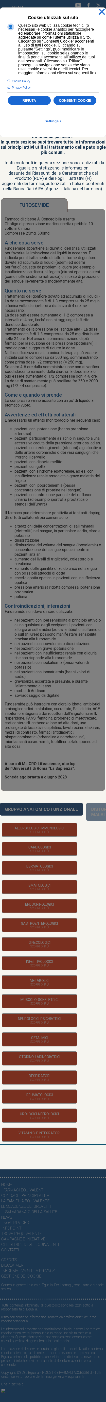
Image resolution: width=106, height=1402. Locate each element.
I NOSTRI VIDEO (15, 1222)
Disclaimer (12, 1265)
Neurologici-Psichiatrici (39, 1019)
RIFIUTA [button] (29, 100)
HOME (6, 1184)
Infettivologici (39, 962)
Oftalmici (39, 1038)
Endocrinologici (39, 904)
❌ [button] (101, 12)
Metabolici (39, 981)
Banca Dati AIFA (28, 188)
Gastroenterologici (39, 923)
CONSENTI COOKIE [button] (75, 100)
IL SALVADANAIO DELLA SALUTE (29, 1211)
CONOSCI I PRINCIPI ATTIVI (26, 1195)
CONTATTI (10, 1250)
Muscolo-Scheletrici (39, 1000)
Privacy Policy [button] (21, 87)
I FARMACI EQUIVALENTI (23, 1190)
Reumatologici (39, 1095)
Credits (9, 1259)
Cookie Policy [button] (21, 81)
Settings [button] (53, 121)
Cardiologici (39, 847)
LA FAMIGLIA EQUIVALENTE (25, 1201)
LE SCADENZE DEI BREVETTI (26, 1206)
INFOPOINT (11, 1228)
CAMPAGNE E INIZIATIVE (23, 1239)
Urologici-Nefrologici (39, 1114)
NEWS (6, 1217)
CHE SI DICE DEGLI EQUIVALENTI (30, 1244)
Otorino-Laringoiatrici (39, 1057)
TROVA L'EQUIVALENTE (21, 1233)
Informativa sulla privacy (28, 1270)
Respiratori (39, 1076)
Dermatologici (39, 866)
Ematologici (40, 885)
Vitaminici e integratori (39, 1133)
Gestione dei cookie (21, 1276)
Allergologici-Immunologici (39, 828)
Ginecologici (40, 942)
